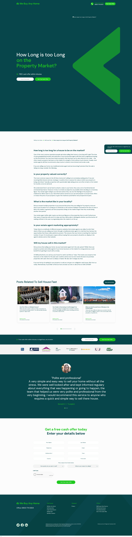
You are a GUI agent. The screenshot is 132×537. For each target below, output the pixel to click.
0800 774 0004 (99, 4)
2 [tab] (62, 329)
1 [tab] (61, 329)
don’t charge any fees (76, 259)
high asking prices (73, 182)
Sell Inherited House (101, 508)
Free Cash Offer (110, 4)
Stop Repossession (101, 510)
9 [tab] (71, 329)
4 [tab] (65, 329)
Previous (57, 329)
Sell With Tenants (51, 513)
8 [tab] (70, 329)
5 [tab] (66, 329)
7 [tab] (69, 329)
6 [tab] (67, 329)
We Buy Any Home (38, 140)
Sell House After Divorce (102, 506)
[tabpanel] (33, 304)
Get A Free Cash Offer (101, 511)
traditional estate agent (60, 166)
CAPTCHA (35, 470)
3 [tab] (64, 329)
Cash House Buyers (51, 510)
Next (74, 329)
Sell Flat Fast (50, 511)
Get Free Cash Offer (43, 79)
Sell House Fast (47, 140)
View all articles (109, 282)
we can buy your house (53, 255)
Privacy (73, 506)
